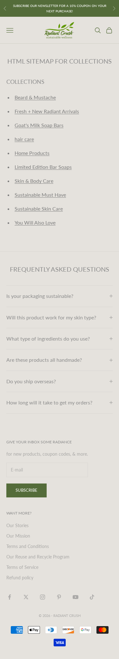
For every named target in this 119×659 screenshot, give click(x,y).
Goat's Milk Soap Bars (39, 125)
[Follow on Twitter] (26, 597)
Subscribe (26, 490)
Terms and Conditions (27, 546)
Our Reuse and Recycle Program (37, 556)
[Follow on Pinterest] (59, 597)
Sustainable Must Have (40, 195)
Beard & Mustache (35, 97)
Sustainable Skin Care (39, 209)
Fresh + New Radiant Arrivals (47, 111)
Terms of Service (22, 567)
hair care (24, 139)
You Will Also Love (35, 222)
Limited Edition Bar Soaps (43, 167)
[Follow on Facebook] (9, 597)
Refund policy (19, 577)
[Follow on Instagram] (42, 597)
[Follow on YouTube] (75, 597)
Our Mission (18, 536)
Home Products (32, 153)
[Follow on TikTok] (92, 597)
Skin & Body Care (34, 181)
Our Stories (17, 525)
